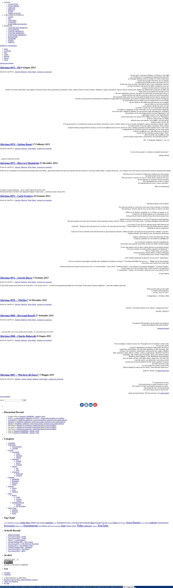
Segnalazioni (30, 525)
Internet (14, 466)
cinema (42, 523)
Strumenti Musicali (18, 502)
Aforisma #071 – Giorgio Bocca (16, 277)
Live (115, 522)
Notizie (129, 522)
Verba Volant (32, 72)
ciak (37, 523)
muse (118, 523)
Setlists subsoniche (14, 535)
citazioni (49, 522)
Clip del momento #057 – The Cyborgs (20, 542)
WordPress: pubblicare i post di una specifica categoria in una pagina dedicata (42, 420)
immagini (98, 523)
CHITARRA (12, 20)
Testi (63, 525)
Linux (14, 490)
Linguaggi (110, 523)
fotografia (86, 523)
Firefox (14, 488)
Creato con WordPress (11, 581)
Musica (29, 379)
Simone (10, 424)
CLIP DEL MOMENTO (16, 31)
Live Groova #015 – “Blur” (17, 551)
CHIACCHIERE (13, 6)
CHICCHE (11, 8)
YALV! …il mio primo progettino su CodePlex (49, 418)
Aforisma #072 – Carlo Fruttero (16, 196)
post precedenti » (5, 396)
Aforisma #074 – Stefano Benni (16, 144)
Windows (15, 492)
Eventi (67, 523)
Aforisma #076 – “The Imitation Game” (20, 545)
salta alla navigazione (6, 63)
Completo (7, 573)
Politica (147, 523)
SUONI (10, 11)
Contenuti (11, 477)
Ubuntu (68, 526)
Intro (5, 52)
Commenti (7, 574)
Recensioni (15, 481)
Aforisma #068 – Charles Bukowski (18, 336)
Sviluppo (19, 465)
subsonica (51, 526)
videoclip (88, 526)
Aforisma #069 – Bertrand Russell (17, 315)
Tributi (14, 484)
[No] (135, 587)
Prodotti (18, 461)
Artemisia (11, 422)
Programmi (9, 525)
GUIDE (10, 17)
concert (55, 522)
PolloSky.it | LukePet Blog (8, 45)
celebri (33, 523)
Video (80, 525)
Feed (71, 522)
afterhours (11, 523)
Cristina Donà (164, 393)
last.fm (104, 523)
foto (81, 523)
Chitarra (18, 504)
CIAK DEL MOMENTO (16, 33)
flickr (77, 523)
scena (17, 526)
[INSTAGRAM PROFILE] (86, 406)
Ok (124, 587)
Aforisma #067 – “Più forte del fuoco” (19, 375)
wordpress (94, 526)
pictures (143, 522)
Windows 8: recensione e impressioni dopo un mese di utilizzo (36, 425)
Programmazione (163, 523)
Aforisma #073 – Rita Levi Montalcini (19, 163)
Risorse (6, 58)
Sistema (44, 526)
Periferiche (19, 474)
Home (6, 49)
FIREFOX (11, 10)
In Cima (6, 583)
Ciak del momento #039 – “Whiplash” (20, 547)
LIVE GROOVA (13, 29)
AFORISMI (12, 38)
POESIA (11, 40)
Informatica (15, 459)
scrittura (21, 526)
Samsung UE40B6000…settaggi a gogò (32, 416)
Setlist (39, 526)
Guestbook (7, 51)
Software (11, 486)
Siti (17, 468)
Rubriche (24, 72)
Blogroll (6, 56)
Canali (6, 54)
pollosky (153, 522)
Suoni (10, 493)
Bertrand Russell (163, 328)
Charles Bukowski (162, 371)
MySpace (123, 523)
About (6, 60)
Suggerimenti (57, 526)
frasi (92, 522)
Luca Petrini (12, 420)
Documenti (15, 452)
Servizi (18, 463)
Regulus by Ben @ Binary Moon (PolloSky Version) (20, 580)
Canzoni (23, 379)
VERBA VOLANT (14, 13)
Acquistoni (11, 443)
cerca (1, 400)
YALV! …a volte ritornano (16, 540)
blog (28, 522)
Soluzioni (19, 456)
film (73, 523)
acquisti (6, 522)
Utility (74, 526)
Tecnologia (15, 472)
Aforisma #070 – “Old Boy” (14, 300)
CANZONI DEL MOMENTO (18, 28)
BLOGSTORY (13, 37)
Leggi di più (130, 587)
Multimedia (15, 479)
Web (17, 470)
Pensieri (137, 522)
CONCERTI (12, 22)
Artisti (18, 497)
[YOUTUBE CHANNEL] (95, 406)
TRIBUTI (11, 42)
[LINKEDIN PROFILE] (91, 406)
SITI (9, 19)
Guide (18, 454)
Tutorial (18, 457)
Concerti (18, 501)
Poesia (14, 513)
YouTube (103, 525)
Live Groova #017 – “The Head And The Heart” (23, 544)
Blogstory (15, 512)
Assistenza (17, 523)
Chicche (10, 450)
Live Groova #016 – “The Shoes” (18, 549)
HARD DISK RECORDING (17, 24)
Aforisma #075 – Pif (10, 67)
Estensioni (61, 523)
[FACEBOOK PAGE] (82, 406)
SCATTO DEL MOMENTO (17, 35)
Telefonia (19, 475)
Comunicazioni (17, 446)
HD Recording (20, 506)
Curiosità (15, 448)
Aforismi (17, 72)
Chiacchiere (12, 445)
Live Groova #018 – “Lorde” (17, 538)
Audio (23, 522)
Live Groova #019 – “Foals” (17, 536)
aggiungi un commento (44, 72)
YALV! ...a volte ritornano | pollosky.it (20, 418)
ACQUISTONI (13, 4)
